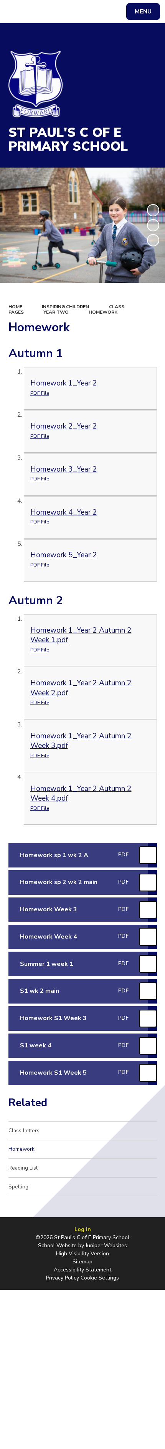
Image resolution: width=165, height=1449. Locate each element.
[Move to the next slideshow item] (153, 240)
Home (15, 307)
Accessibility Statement (82, 1269)
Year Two (56, 312)
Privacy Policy (62, 1277)
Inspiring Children (65, 307)
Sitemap (82, 1261)
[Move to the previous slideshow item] (153, 225)
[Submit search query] (96, 10)
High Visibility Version (82, 1253)
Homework (103, 312)
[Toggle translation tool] (35, 11)
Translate (65, 13)
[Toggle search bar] (15, 11)
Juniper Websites (106, 1245)
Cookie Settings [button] (100, 1277)
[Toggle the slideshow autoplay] (153, 210)
